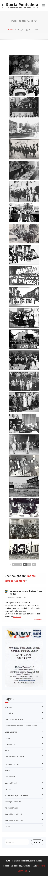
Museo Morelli (11, 783)
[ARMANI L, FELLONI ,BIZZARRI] (24, 318)
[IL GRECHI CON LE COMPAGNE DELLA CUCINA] (24, 507)
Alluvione (9, 707)
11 (29, 564)
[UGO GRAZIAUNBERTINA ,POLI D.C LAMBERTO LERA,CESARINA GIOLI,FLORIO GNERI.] (24, 465)
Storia (7, 826)
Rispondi (39, 619)
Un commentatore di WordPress (26, 591)
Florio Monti (10, 744)
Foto (7, 750)
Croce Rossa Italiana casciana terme (21, 725)
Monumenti (10, 776)
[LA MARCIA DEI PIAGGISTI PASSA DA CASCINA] (24, 86)
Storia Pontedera (22, 4)
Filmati (7, 738)
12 (34, 564)
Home (11, 29)
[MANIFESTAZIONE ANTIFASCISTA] (24, 212)
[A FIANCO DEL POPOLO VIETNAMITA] (24, 128)
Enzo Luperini (11, 732)
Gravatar (17, 616)
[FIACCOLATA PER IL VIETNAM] (24, 444)
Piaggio (8, 789)
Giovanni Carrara (12, 764)
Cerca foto (9, 713)
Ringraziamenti (11, 807)
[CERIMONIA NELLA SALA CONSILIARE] (24, 423)
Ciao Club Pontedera (14, 719)
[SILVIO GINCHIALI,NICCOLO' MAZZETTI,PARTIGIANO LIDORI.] (24, 402)
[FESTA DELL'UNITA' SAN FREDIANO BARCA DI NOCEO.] (24, 486)
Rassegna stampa (13, 801)
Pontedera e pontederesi (16, 795)
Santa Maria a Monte (15, 756)
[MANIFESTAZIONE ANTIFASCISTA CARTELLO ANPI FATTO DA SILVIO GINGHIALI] (24, 107)
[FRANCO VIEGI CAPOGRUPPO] (24, 65)
